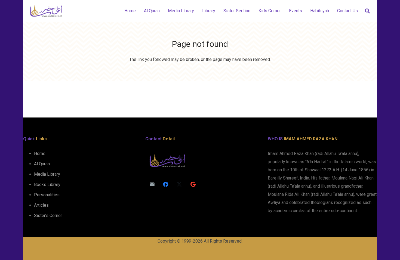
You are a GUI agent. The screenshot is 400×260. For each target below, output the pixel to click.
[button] (367, 11)
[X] (179, 184)
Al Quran (42, 163)
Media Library (47, 174)
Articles (41, 205)
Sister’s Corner (48, 215)
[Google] (193, 184)
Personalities (47, 194)
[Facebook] (166, 184)
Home (39, 153)
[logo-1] (46, 11)
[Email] (152, 184)
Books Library (47, 184)
